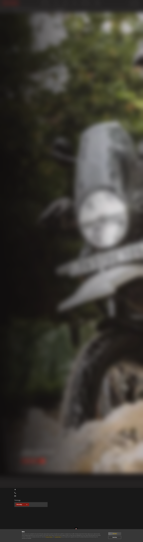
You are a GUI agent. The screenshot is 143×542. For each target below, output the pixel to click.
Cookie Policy (58, 536)
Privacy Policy (49, 536)
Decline (115, 537)
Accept (115, 533)
